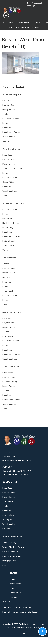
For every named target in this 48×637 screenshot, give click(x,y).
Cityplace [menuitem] (6, 141)
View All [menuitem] (6, 304)
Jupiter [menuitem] (5, 114)
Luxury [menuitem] (37, 23)
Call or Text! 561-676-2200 (24, 27)
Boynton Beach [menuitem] (9, 105)
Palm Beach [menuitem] (7, 128)
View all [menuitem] (6, 196)
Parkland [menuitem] (6, 529)
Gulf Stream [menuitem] (7, 277)
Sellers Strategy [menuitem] (9, 543)
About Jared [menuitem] (15, 584)
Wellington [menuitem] (7, 520)
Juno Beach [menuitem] (8, 291)
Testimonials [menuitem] (15, 593)
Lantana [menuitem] (6, 123)
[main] (24, 52)
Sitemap (37, 627)
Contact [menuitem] (13, 597)
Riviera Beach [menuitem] (8, 241)
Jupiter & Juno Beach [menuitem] (12, 169)
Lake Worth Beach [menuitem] (10, 119)
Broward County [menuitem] (10, 382)
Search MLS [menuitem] (8, 23)
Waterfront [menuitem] (24, 23)
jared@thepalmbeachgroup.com (17, 460)
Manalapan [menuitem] (7, 218)
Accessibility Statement (23, 627)
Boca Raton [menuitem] (7, 101)
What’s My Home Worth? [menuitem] (13, 547)
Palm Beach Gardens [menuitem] (12, 132)
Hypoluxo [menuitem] (6, 282)
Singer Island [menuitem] (8, 245)
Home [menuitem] (12, 579)
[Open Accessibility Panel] (42, 631)
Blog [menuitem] (4, 565)
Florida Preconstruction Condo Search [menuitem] (20, 612)
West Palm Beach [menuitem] (10, 137)
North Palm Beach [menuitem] (10, 223)
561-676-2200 (9, 456)
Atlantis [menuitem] (5, 264)
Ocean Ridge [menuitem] (8, 182)
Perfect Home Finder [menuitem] (12, 552)
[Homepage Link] (12, 10)
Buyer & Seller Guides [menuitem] (12, 556)
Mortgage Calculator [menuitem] (12, 561)
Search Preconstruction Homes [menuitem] (16, 607)
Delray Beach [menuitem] (8, 110)
